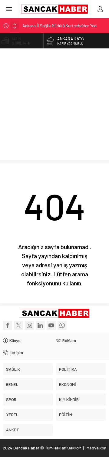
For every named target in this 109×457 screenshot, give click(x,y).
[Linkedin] (40, 325)
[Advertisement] (54, 105)
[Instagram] (29, 325)
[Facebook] (7, 325)
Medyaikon (96, 447)
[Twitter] (18, 325)
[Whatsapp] (62, 325)
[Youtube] (51, 325)
